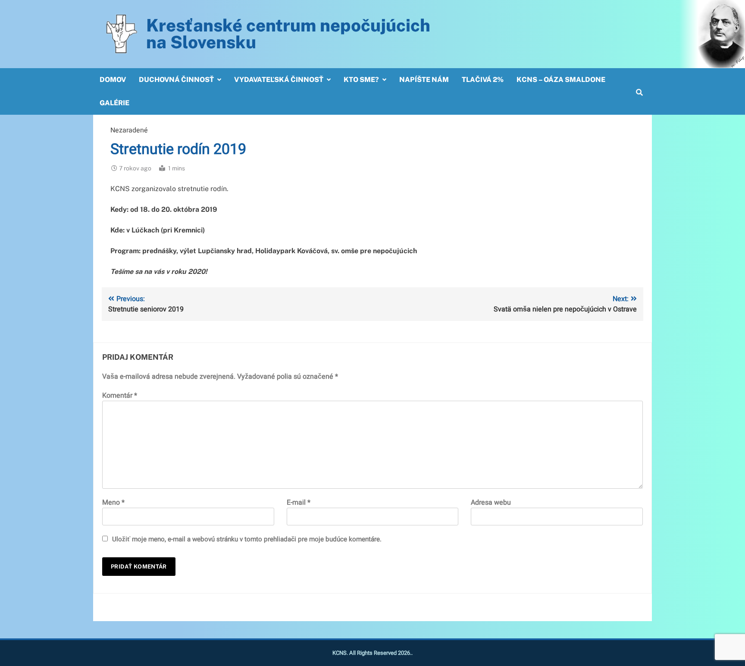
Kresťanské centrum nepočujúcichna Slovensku (288, 33)
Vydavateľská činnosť (278, 79)
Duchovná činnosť (176, 79)
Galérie (114, 103)
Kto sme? (361, 79)
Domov (113, 79)
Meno (113, 502)
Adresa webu (491, 502)
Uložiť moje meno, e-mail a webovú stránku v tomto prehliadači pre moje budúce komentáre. (247, 539)
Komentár (119, 395)
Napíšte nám (424, 79)
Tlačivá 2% (483, 79)
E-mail (298, 502)
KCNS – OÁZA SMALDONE (560, 79)
